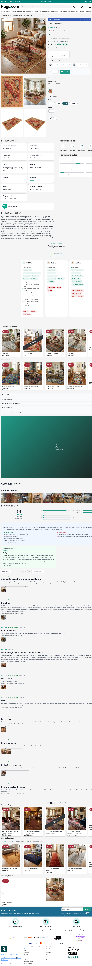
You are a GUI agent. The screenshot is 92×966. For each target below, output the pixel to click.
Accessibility (48, 958)
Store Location (27, 952)
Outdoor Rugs (37, 11)
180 (61, 802)
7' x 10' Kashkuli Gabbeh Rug (53, 353)
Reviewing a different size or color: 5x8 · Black (11, 707)
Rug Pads (52, 11)
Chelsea (20, 15)
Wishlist (86, 6)
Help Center (49, 952)
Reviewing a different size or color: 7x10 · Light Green (13, 661)
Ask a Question (53, 77)
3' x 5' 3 (51, 103)
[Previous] (2, 342)
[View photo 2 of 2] (8, 751)
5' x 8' (58, 103)
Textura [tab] (4, 841)
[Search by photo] (22, 6)
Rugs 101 (48, 954)
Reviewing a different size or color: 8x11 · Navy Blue (13, 683)
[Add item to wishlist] (19, 331)
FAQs (47, 950)
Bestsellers (26, 958)
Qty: (50, 71)
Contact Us (48, 947)
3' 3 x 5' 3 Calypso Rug (8, 386)
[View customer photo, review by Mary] (27, 498)
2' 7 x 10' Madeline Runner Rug (75, 386)
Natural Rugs (29, 11)
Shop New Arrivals (46, 1)
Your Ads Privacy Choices (8, 958)
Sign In (77, 6)
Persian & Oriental (11, 11)
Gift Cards (26, 948)
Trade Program (27, 959)
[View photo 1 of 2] (3, 751)
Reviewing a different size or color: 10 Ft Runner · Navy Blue (15, 770)
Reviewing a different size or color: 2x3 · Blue (11, 748)
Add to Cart (64, 72)
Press (47, 959)
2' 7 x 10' (52, 111)
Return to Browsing (6, 15)
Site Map (26, 954)
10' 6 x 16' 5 (73, 103)
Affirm (25, 956)
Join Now (87, 909)
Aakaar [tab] (29, 841)
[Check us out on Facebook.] (69, 950)
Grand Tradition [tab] (37, 841)
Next (65, 802)
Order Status (87, 1)
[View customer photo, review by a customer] (6, 498)
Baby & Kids (45, 11)
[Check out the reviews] (73, 958)
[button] (43, 20)
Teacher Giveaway (28, 963)
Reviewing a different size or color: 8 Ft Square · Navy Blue (14, 586)
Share (62, 77)
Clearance (88, 11)
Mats (56, 11)
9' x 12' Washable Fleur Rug (53, 386)
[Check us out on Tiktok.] (75, 950)
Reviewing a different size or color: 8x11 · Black (11, 635)
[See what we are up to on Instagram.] (72, 950)
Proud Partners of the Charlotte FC (32, 947)
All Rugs (3, 11)
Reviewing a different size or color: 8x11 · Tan (11, 726)
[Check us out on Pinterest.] (78, 950)
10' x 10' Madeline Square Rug (31, 386)
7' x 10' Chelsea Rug (7, 902)
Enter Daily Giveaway (28, 961)
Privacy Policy (64, 915)
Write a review (64, 27)
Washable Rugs (21, 11)
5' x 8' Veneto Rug (72, 353)
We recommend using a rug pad (66, 60)
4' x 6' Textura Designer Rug (9, 868)
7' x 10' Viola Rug (6, 353)
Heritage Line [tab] (20, 841)
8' (54, 118)
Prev (48, 802)
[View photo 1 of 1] (3, 589)
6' (50, 118)
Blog (25, 950)
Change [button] (58, 83)
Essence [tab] (11, 841)
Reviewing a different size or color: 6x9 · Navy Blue (14, 563)
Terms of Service (74, 915)
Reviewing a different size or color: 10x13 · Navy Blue (13, 794)
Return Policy (49, 956)
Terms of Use (5, 954)
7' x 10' (65, 103)
